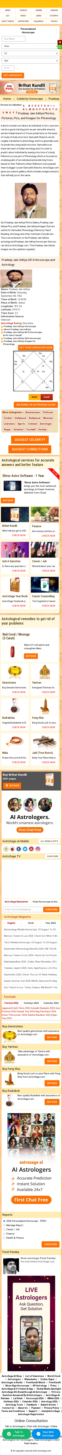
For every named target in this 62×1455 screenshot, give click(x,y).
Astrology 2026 (49, 1401)
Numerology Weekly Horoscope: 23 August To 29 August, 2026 (32, 929)
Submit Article (48, 1404)
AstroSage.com (44, 1451)
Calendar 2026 (51, 1003)
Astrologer (46, 424)
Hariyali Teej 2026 (26, 1011)
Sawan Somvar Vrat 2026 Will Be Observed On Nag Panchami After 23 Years (32, 980)
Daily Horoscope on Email (46, 901)
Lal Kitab (17, 1398)
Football (31, 429)
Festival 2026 (11, 1003)
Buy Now (14, 785)
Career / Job (13, 1229)
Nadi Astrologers (44, 1439)
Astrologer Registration (31, 1414)
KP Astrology (40, 1385)
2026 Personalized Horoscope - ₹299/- (26, 1221)
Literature (9, 424)
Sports (21, 424)
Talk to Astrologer (19, 1434)
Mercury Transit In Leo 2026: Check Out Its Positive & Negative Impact (32, 955)
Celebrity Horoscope (30, 98)
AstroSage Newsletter (16, 901)
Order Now (50, 1244)
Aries (7, 10)
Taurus (23, 10)
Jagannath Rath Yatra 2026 (16, 1008)
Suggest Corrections (30, 449)
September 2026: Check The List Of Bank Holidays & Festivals (32, 974)
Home (7, 98)
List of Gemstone (34, 1376)
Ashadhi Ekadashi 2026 (43, 1008)
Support (33, 1411)
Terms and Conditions (13, 1411)
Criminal (32, 424)
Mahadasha (30, 1379)
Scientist (19, 429)
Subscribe (52, 856)
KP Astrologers (25, 1439)
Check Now (18, 535)
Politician (48, 412)
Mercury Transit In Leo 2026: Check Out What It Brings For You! (32, 935)
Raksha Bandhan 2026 (39, 1015)
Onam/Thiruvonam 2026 (15, 1015)
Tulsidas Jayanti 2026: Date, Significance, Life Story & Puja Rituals (32, 968)
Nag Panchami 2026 (45, 1011)
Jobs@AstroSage (50, 1411)
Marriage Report (14, 1225)
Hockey (42, 429)
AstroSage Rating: (11, 323)
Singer (7, 429)
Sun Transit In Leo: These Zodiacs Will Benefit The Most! (32, 987)
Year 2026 (50, 923)
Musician (48, 418)
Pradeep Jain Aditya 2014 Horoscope (22, 338)
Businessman (33, 412)
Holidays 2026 (31, 1003)
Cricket (8, 418)
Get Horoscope (13, 75)
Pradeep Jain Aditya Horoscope (20, 326)
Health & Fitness (15, 1237)
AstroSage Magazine (17, 916)
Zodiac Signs (47, 1379)
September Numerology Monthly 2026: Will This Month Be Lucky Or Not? (32, 948)
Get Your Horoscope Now (35, 347)
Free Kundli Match (35, 1382)
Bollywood (34, 418)
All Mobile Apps (49, 841)
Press (53, 1385)
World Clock (53, 1376)
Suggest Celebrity (29, 440)
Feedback (32, 1404)
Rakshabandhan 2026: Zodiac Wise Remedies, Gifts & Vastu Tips (32, 961)
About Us (23, 1408)
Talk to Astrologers (15, 1426)
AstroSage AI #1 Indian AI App (17, 1389)
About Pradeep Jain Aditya (17, 329)
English (11, 923)
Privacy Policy (51, 1408)
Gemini (39, 10)
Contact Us (8, 1408)
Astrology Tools (14, 1404)
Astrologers (14, 1379)
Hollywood (20, 418)
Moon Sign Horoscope (17, 1385)
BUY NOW (8, 500)
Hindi (31, 923)
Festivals (10, 996)
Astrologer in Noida (11, 1382)
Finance (10, 1233)
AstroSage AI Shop (12, 1376)
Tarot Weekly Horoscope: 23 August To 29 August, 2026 (32, 942)
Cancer (54, 10)
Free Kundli (55, 1382)
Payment (36, 1408)
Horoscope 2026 (35, 1398)
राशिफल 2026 (53, 1398)
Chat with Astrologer (38, 1426)
